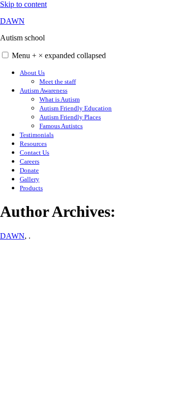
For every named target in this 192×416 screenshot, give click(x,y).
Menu (59, 55)
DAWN (12, 21)
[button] (5, 55)
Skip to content (23, 4)
